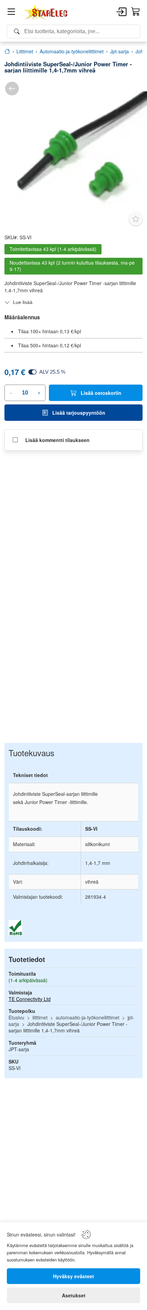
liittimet (40, 1017)
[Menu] (11, 13)
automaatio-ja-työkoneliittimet (87, 1017)
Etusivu (16, 1017)
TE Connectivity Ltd (30, 998)
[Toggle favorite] (136, 219)
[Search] (73, 31)
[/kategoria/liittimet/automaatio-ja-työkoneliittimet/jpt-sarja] (12, 88)
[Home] (46, 12)
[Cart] (135, 12)
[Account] (121, 12)
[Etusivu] (7, 51)
